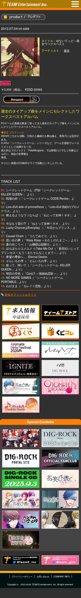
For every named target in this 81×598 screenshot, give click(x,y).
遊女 (67, 50)
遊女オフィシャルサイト (21, 294)
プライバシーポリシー (22, 576)
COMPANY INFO (62, 576)
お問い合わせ (43, 576)
